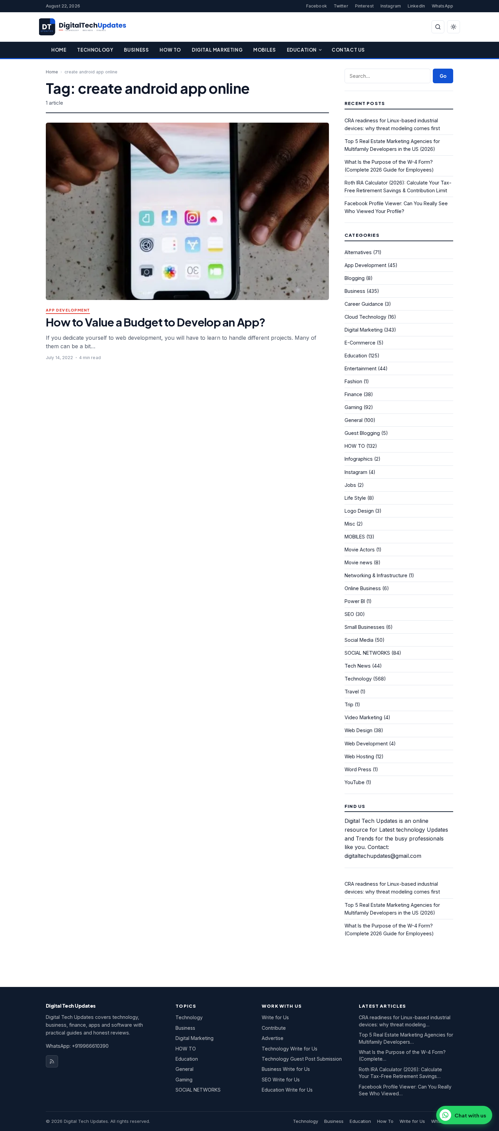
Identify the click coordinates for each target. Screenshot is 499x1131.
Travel (352, 691)
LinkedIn (416, 5)
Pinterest (364, 5)
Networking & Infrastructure (376, 575)
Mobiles (264, 50)
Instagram (391, 5)
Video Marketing (363, 717)
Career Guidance (364, 304)
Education (302, 50)
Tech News (358, 666)
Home (58, 50)
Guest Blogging (362, 433)
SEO (349, 614)
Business (136, 50)
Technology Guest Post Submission (302, 1059)
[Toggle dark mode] (453, 26)
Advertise (272, 1038)
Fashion (353, 381)
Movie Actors (360, 549)
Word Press (358, 769)
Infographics (359, 459)
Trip (349, 704)
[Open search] (437, 26)
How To (170, 50)
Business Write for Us (286, 1069)
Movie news (358, 562)
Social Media (359, 640)
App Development (68, 310)
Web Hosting (359, 756)
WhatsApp (442, 5)
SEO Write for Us (281, 1079)
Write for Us (275, 1017)
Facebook (316, 5)
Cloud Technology (365, 317)
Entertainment (360, 368)
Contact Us (348, 50)
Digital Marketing (217, 50)
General (354, 420)
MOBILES (355, 537)
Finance (353, 394)
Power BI (355, 601)
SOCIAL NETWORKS (367, 653)
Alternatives (358, 252)
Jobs (350, 485)
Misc (350, 524)
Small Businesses (365, 627)
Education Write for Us (287, 1090)
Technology (95, 50)
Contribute (274, 1028)
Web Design (358, 730)
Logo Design (359, 511)
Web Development (366, 743)
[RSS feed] (52, 1061)
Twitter (341, 5)
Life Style (355, 498)
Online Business (363, 588)
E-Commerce (360, 343)
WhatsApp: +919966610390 (77, 1046)
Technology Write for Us (289, 1049)
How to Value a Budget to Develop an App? (155, 322)
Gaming (353, 407)
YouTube (355, 782)
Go (443, 76)
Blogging (355, 278)
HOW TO (355, 446)
